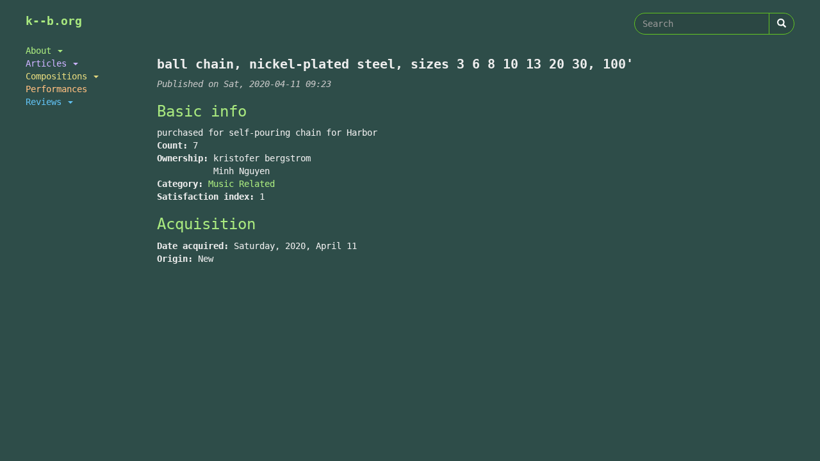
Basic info (202, 111)
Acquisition (206, 224)
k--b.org (54, 21)
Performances (56, 89)
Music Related (241, 184)
